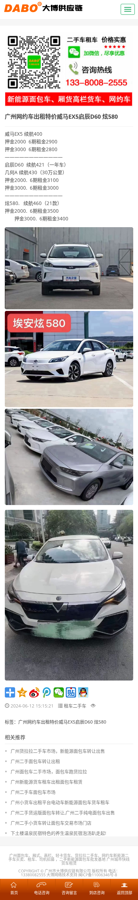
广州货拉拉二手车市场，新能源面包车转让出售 (58, 751)
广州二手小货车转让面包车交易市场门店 (51, 823)
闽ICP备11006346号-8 (97, 875)
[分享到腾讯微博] (46, 692)
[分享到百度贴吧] (71, 692)
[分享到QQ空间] (22, 692)
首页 (14, 884)
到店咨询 (96, 884)
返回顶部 (124, 884)
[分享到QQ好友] (83, 692)
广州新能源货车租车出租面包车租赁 (46, 782)
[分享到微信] (59, 692)
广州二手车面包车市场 (33, 792)
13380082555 (33, 875)
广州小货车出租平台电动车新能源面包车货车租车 (60, 802)
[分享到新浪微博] (34, 692)
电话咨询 (41, 884)
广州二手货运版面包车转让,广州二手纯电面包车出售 (63, 813)
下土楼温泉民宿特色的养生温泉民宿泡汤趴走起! (58, 833)
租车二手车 (75, 706)
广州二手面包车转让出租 (35, 761)
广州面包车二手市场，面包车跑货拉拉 (49, 771)
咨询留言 (69, 884)
